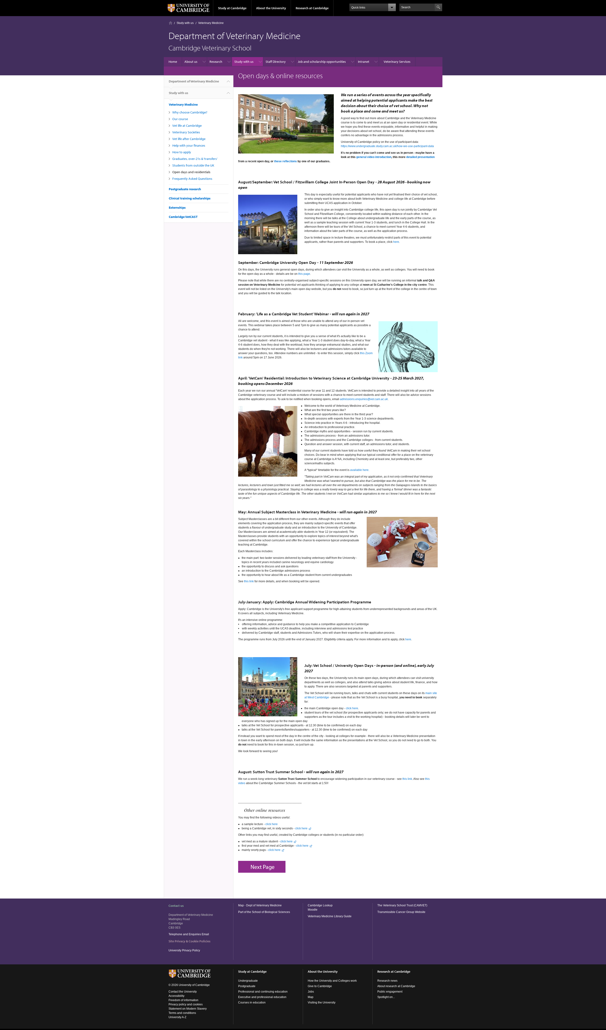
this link (249, 581)
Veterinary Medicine (211, 23)
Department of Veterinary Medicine (194, 81)
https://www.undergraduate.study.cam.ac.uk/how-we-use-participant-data (387, 146)
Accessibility (176, 996)
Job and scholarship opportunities (322, 61)
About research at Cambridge (396, 986)
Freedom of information (183, 1000)
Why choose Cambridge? (189, 112)
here (396, 242)
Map (310, 997)
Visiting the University (321, 1002)
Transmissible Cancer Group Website (401, 912)
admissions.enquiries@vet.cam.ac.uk (364, 399)
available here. (359, 470)
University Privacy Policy (185, 950)
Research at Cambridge (312, 8)
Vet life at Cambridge (187, 125)
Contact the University (183, 991)
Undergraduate (248, 980)
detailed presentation (420, 157)
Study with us (185, 23)
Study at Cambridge (232, 8)
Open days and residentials (191, 172)
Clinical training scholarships (189, 198)
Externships (177, 207)
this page (304, 274)
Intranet (363, 61)
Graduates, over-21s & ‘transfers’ (195, 159)
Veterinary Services (397, 61)
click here (352, 708)
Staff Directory (276, 61)
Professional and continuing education (263, 991)
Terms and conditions (182, 1013)
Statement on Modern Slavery (188, 1008)
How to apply (181, 152)
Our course (180, 119)
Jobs (311, 991)
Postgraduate (246, 986)
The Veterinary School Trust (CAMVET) (402, 905)
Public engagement (389, 991)
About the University (271, 8)
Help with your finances (188, 145)
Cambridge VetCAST (183, 217)
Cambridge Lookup (320, 905)
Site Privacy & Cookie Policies (189, 941)
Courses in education (252, 1002)
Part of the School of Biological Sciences (264, 912)
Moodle (312, 909)
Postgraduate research (185, 189)
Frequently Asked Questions (192, 178)
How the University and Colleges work (332, 980)
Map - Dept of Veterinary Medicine (260, 905)
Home (171, 23)
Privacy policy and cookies (186, 1004)
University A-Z (177, 1017)
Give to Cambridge (320, 986)
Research (215, 61)
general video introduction (373, 157)
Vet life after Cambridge (188, 139)
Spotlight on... (386, 997)
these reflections (285, 161)
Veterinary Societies (186, 132)
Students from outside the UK (193, 165)
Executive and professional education (262, 997)
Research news (387, 980)
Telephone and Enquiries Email (189, 934)
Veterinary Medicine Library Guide (330, 916)
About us (190, 61)
